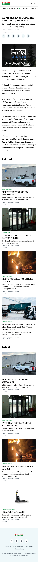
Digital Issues (13, 8)
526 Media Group (10, 546)
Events (33, 8)
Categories (24, 8)
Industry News (7, 15)
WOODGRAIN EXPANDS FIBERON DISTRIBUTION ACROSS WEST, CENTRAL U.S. (18, 327)
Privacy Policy (28, 546)
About (4, 8)
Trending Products (8, 509)
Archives (20, 546)
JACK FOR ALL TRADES (13, 512)
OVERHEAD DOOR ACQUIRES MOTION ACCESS (16, 236)
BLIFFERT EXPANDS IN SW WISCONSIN (15, 193)
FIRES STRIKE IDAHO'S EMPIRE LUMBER (17, 280)
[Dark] (32, 3)
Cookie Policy (19, 549)
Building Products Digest (10, 30)
